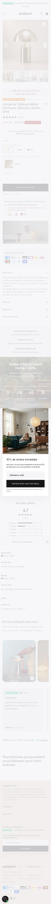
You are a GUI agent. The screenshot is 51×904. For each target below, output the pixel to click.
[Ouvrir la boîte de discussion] (5, 899)
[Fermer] (45, 411)
